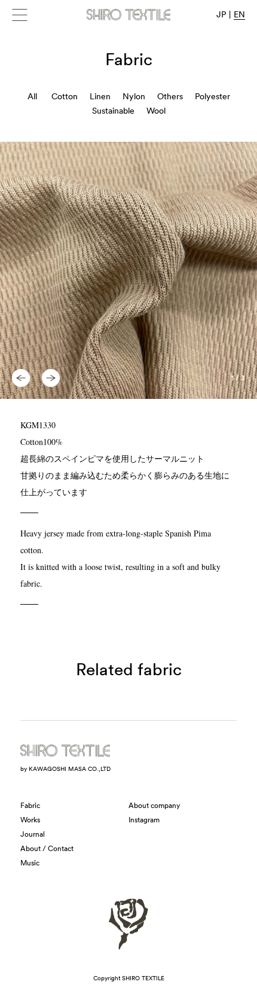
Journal (32, 834)
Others (170, 96)
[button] (21, 378)
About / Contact (47, 848)
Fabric (30, 805)
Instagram (144, 820)
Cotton (64, 96)
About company (154, 805)
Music (29, 863)
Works (30, 820)
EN (239, 14)
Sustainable (113, 110)
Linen (100, 96)
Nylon (134, 96)
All (32, 96)
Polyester (212, 96)
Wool (156, 110)
